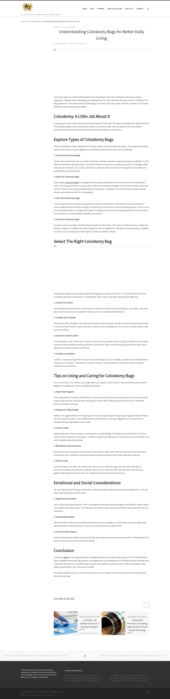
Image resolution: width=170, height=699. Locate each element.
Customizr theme (48, 695)
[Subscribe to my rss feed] (148, 692)
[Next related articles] (146, 605)
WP (29, 695)
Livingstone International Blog (38, 692)
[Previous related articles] (141, 605)
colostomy (60, 123)
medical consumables (33, 21)
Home (23, 21)
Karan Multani (61, 43)
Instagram (129, 678)
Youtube (142, 678)
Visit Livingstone (73, 678)
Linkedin (116, 678)
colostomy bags (72, 182)
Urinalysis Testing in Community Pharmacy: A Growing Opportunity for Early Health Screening (137, 623)
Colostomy (58, 100)
